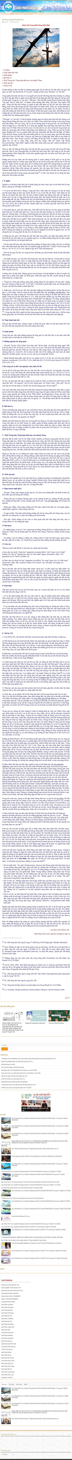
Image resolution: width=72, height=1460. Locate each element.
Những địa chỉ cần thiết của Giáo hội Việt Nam (14, 1082)
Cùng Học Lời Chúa (6, 1387)
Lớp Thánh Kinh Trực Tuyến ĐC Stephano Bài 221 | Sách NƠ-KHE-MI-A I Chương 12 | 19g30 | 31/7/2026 (31, 1171)
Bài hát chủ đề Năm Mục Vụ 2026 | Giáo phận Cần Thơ (17, 1061)
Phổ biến (11, 1394)
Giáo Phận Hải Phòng (7, 1322)
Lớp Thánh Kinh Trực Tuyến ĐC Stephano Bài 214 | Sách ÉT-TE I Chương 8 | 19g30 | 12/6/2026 (28, 1236)
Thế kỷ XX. (8, 86)
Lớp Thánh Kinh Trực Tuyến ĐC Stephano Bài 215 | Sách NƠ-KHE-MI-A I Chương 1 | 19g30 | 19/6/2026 (41, 1228)
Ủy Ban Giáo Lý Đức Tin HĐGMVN (10, 1305)
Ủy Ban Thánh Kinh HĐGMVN (9, 1308)
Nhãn (25, 1394)
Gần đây (4, 1394)
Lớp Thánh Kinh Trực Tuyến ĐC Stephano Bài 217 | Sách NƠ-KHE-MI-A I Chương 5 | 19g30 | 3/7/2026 (41, 1206)
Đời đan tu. (8, 78)
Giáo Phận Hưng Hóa (7, 1317)
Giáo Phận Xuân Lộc (7, 1373)
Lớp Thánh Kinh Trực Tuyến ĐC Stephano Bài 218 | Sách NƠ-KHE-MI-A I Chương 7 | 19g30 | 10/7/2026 (41, 1195)
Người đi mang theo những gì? (35, 1023)
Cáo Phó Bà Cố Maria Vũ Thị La (21, 1221)
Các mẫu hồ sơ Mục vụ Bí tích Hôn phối (12, 1067)
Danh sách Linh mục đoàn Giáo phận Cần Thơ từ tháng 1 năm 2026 (20, 1073)
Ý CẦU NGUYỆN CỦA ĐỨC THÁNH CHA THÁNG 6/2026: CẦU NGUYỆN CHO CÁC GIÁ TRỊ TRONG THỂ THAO (32, 1246)
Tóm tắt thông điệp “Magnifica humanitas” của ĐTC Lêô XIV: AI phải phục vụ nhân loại (37, 1252)
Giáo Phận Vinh (5, 1339)
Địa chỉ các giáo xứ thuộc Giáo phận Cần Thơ (14, 1076)
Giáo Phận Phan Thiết (7, 1370)
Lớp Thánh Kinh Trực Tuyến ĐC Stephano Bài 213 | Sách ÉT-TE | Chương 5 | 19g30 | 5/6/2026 (39, 1239)
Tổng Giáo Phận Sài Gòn (8, 1356)
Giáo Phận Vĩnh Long (7, 1384)
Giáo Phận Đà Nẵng (7, 1345)
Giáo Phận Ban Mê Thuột (8, 1353)
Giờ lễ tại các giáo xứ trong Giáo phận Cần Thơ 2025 (16, 1087)
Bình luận (19, 1394)
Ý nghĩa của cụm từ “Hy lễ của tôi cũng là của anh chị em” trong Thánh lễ (22, 1203)
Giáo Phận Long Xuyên (8, 1381)
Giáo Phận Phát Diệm (7, 1333)
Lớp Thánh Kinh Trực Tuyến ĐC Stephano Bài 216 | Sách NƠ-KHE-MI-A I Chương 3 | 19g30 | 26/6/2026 (41, 1213)
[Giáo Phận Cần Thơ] (36, 7)
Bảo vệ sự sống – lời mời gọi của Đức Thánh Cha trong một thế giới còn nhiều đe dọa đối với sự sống (30, 1182)
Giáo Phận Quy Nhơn (7, 1347)
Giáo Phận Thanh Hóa (7, 1336)
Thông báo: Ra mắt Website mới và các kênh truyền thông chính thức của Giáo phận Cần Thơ (28, 1058)
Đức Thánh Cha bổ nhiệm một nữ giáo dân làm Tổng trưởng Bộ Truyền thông (23, 1249)
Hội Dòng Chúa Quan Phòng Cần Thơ (12, 1300)
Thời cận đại (8, 83)
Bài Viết (6, 22)
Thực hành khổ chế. (11, 73)
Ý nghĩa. (7, 70)
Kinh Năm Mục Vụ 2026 (8, 1064)
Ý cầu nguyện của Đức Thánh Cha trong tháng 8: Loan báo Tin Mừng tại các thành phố (37, 1156)
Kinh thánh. (8, 75)
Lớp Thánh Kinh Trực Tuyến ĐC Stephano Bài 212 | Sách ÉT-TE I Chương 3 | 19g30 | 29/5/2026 (39, 1260)
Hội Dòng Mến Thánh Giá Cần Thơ (11, 1297)
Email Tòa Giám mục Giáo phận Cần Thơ (13, 1079)
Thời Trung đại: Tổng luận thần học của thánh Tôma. (23, 80)
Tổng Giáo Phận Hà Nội (8, 1311)
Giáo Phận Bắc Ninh (7, 1319)
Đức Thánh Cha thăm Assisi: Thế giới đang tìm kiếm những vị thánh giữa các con (35, 1148)
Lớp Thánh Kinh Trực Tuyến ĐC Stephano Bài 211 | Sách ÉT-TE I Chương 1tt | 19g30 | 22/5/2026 (39, 1267)
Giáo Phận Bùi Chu (6, 1331)
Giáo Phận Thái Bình (7, 1328)
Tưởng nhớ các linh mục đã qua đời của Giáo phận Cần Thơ (18, 1084)
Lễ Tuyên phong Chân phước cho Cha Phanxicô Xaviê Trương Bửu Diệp (21, 1192)
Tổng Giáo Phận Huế (7, 1342)
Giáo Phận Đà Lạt (6, 1364)
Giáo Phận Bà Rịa (6, 1361)
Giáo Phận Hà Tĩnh (6, 1325)
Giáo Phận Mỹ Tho (6, 1378)
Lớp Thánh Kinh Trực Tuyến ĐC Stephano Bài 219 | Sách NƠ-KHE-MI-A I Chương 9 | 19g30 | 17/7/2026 (41, 1185)
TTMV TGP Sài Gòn (7, 1359)
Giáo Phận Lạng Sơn (7, 1314)
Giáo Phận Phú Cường (7, 1375)
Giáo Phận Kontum (6, 1350)
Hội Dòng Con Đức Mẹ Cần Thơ (10, 1294)
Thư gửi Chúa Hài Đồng (56, 1023)
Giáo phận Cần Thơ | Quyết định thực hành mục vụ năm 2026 (19, 1070)
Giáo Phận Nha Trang (7, 1367)
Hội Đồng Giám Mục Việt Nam (9, 1303)
